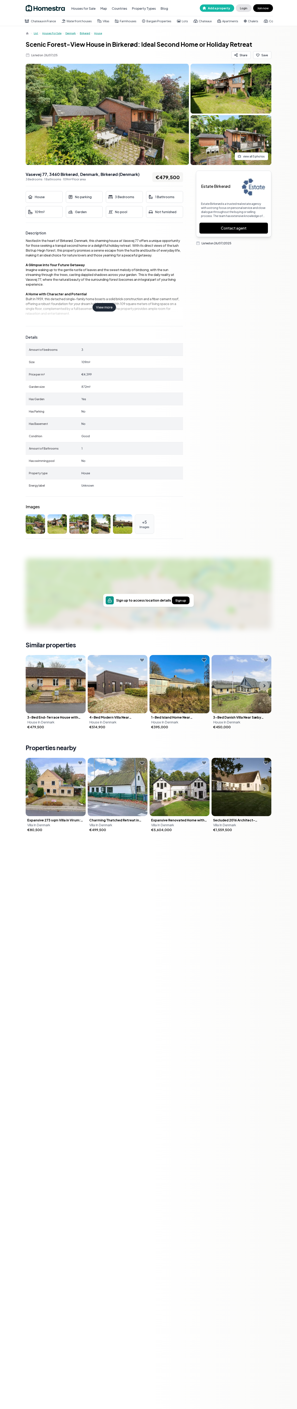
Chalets (253, 21)
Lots (185, 21)
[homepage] (28, 33)
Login (243, 8)
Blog (164, 8)
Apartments (230, 21)
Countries (119, 8)
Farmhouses (128, 21)
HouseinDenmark (40, 722)
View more (104, 307)
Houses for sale (51, 33)
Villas (106, 21)
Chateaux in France (43, 21)
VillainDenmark (38, 825)
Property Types (144, 8)
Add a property (219, 8)
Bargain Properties (158, 21)
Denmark (70, 33)
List (36, 33)
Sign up (180, 600)
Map (103, 8)
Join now (263, 8)
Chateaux (205, 21)
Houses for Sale (83, 8)
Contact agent (233, 228)
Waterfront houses (79, 21)
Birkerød (85, 33)
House (98, 33)
